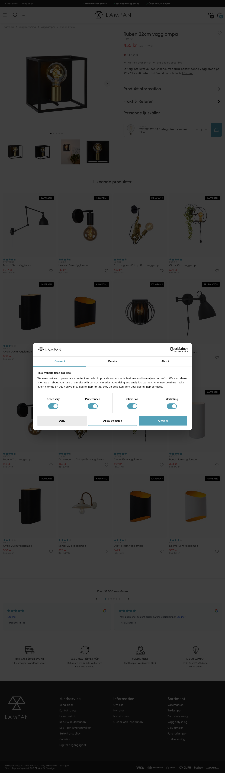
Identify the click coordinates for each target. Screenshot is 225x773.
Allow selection (112, 420)
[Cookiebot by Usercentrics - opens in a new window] (172, 349)
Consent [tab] (59, 361)
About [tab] (165, 361)
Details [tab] (112, 361)
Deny (62, 420)
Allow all (163, 420)
